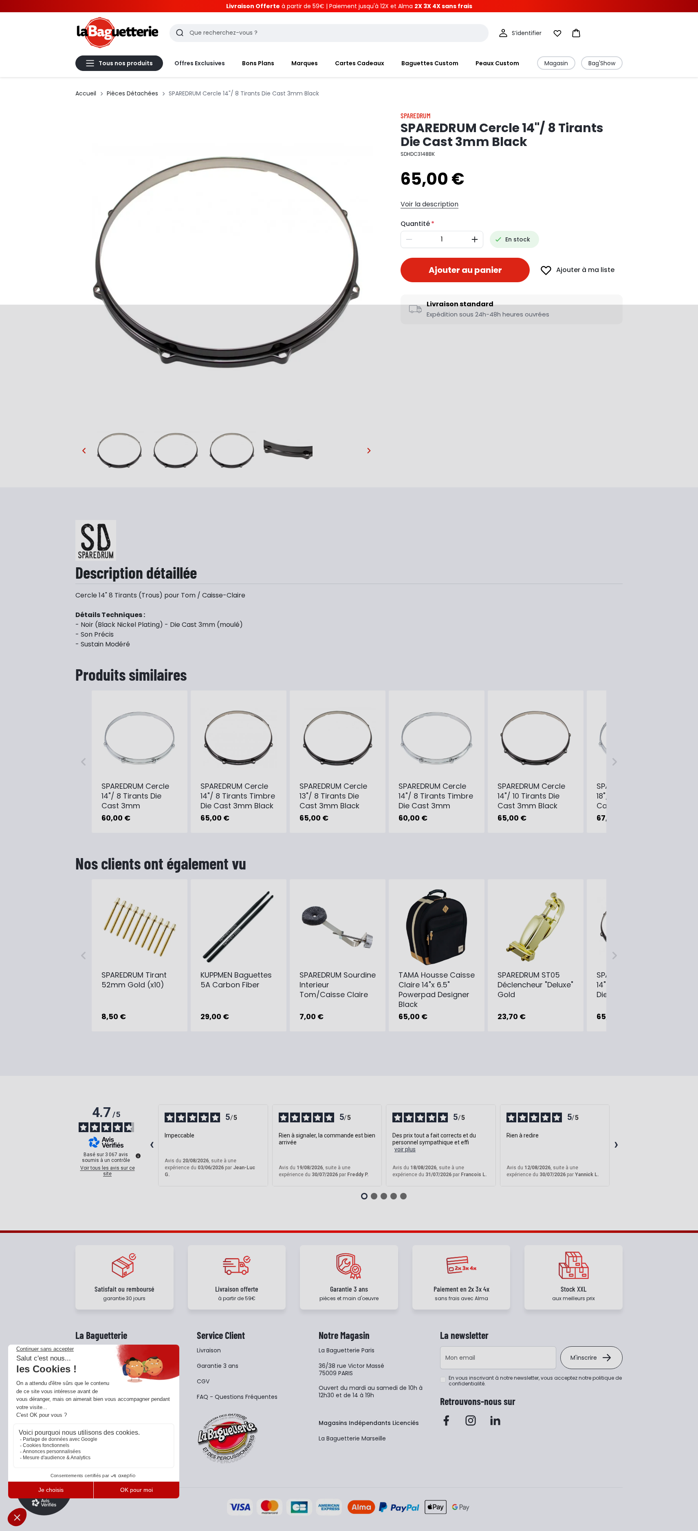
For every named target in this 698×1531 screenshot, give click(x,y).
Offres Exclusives (199, 63)
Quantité (415, 223)
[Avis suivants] (616, 1145)
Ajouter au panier (465, 270)
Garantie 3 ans (217, 1366)
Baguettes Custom (429, 63)
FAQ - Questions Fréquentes (237, 1397)
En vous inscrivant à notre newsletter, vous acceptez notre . (535, 1381)
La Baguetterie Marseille (352, 1438)
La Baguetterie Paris (346, 1350)
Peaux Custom (497, 63)
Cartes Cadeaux (359, 63)
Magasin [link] (556, 63)
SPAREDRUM (416, 115)
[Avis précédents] (151, 1145)
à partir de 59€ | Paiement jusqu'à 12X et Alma (349, 6)
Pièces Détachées (132, 93)
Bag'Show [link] (601, 63)
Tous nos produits (126, 63)
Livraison (209, 1350)
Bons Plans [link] (258, 63)
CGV (203, 1381)
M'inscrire (583, 1358)
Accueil (85, 93)
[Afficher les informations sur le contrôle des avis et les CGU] (138, 1156)
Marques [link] (304, 63)
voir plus (405, 1149)
